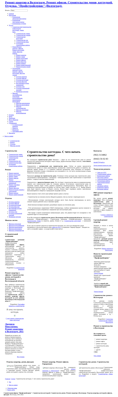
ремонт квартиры (101, 339)
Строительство (15, 141)
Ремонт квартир (14, 173)
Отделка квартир (14, 202)
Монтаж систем (15, 146)
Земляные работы (102, 186)
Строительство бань (15, 162)
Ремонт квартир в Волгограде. (107, 249)
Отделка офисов (14, 203)
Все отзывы (20, 357)
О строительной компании (19, 268)
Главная (7, 379)
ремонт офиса (100, 341)
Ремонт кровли (13, 193)
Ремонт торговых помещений (14, 185)
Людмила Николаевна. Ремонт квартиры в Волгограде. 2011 (14, 328)
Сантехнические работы (105, 179)
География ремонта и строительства (16, 305)
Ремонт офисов (13, 178)
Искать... (8, 10)
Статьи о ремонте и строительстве (107, 215)
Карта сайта (11, 390)
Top (10, 382)
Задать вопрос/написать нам (102, 165)
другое (98, 349)
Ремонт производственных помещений (15, 181)
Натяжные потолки (15, 217)
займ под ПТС (56, 227)
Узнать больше (98, 273)
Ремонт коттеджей (14, 175)
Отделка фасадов (14, 207)
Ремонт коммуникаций (16, 194)
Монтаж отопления (15, 224)
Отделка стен (13, 212)
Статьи (13, 379)
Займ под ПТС (101, 172)
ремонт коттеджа (101, 343)
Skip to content (8, 136)
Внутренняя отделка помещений (15, 209)
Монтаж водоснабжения (16, 225)
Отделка (12, 144)
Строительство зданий (16, 156)
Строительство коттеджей (72, 221)
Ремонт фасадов (14, 188)
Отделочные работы (103, 181)
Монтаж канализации (15, 227)
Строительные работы (104, 174)
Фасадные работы (103, 177)
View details (97, 356)
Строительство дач (15, 161)
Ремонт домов (13, 176)
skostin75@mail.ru (99, 162)
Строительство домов (15, 154)
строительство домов (34, 221)
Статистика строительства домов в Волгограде (106, 320)
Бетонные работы (102, 189)
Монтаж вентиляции (15, 229)
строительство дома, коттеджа (101, 346)
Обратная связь (12, 388)
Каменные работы (103, 187)
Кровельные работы (103, 176)
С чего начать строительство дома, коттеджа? (15, 319)
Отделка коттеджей (15, 205)
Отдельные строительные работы (15, 165)
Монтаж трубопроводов (16, 230)
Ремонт (12, 142)
